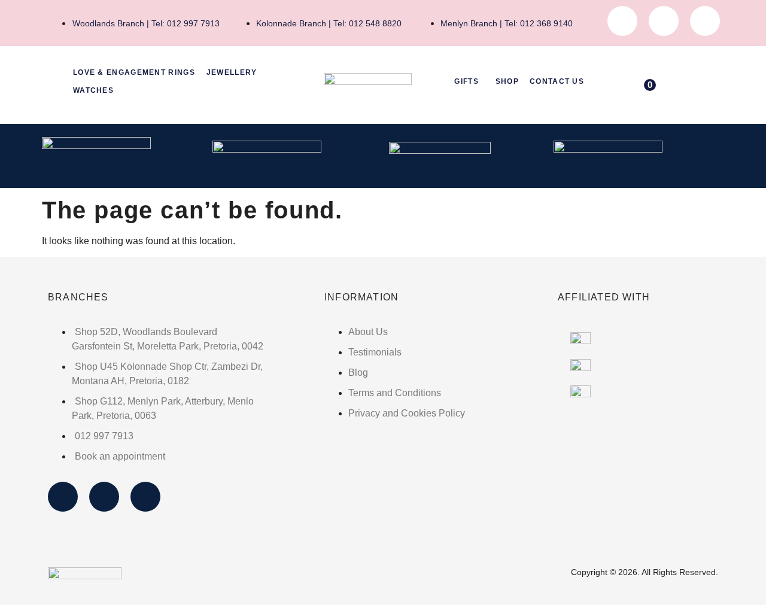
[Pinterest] (705, 21)
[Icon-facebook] (622, 21)
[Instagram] (664, 21)
